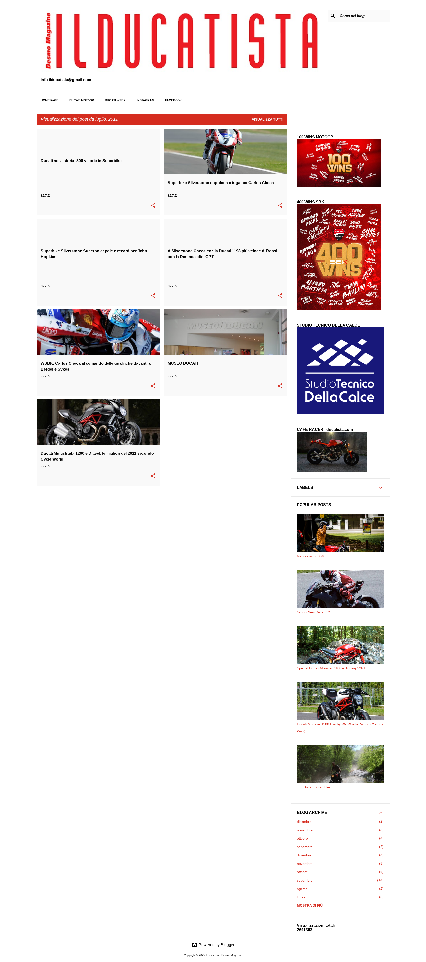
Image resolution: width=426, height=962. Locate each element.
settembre (305, 847)
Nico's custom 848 (311, 556)
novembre (305, 830)
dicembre (304, 822)
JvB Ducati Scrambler (313, 787)
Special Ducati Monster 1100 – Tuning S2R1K (332, 668)
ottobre (302, 838)
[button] (153, 205)
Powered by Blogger (216, 945)
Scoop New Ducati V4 (314, 612)
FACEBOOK (173, 100)
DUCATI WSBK (115, 100)
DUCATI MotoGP (81, 100)
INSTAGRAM (145, 100)
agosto (302, 889)
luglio (301, 897)
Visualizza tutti (267, 119)
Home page (49, 100)
